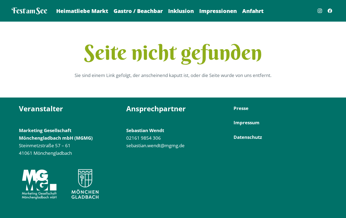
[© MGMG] (29, 11)
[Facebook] (330, 10)
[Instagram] (319, 10)
